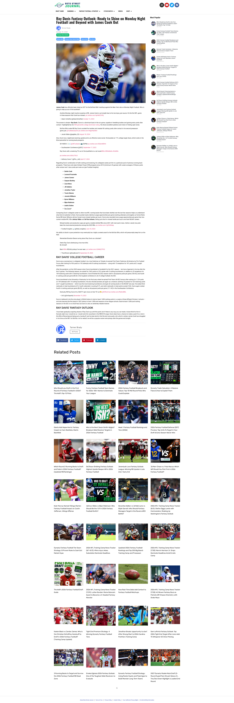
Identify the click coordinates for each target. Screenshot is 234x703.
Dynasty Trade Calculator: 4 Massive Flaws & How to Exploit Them (167, 49)
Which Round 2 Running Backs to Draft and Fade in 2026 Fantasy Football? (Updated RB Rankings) (166, 93)
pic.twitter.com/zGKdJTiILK (69, 155)
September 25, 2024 (86, 253)
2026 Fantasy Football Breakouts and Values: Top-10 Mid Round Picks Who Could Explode (167, 41)
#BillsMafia (109, 151)
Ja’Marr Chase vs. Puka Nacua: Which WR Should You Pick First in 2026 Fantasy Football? (167, 120)
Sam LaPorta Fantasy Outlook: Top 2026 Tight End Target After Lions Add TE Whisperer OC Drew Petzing (165, 634)
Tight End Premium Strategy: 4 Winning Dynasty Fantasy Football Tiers (99, 634)
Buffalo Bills (60, 39)
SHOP (128, 11)
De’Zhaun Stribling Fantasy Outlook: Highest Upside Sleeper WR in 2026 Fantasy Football (167, 102)
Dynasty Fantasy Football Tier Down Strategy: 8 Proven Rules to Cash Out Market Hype (68, 550)
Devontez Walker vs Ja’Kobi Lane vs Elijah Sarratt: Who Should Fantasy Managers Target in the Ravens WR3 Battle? (167, 148)
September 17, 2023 (89, 147)
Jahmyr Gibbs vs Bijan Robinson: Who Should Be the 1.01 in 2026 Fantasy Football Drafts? (167, 138)
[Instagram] (162, 5)
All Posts (75, 332)
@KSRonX (105, 292)
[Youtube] (167, 5)
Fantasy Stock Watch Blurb (72, 39)
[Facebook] (177, 5)
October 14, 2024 (88, 119)
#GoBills (115, 151)
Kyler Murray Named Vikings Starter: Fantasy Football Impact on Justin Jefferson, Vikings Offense (167, 129)
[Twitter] (172, 5)
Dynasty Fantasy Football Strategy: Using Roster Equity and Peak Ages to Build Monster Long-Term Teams (132, 676)
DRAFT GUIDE (60, 11)
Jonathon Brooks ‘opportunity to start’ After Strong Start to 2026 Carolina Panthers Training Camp (132, 634)
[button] (62, 340)
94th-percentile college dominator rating (87, 125)
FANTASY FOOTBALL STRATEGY (88, 11)
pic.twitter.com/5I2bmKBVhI (97, 144)
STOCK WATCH (108, 11)
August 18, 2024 (85, 134)
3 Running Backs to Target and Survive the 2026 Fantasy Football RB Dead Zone (68, 676)
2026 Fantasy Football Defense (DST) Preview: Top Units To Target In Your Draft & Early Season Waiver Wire (167, 84)
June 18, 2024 (90, 229)
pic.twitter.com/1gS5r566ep (105, 225)
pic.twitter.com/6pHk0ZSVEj (94, 115)
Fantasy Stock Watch (62, 35)
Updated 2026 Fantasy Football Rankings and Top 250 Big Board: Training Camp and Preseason (130, 550)
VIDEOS (120, 11)
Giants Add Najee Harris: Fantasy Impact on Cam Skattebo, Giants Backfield (166, 58)
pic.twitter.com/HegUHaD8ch (88, 131)
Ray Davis (92, 39)
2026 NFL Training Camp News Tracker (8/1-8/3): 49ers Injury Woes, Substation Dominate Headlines (101, 550)
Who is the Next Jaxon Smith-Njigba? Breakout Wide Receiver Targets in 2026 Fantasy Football (167, 67)
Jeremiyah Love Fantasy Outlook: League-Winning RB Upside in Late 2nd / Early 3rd (167, 111)
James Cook (84, 39)
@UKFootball (75, 144)
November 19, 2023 (80, 295)
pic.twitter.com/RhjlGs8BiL (117, 292)
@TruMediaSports (72, 131)
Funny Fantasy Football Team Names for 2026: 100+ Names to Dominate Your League (167, 32)
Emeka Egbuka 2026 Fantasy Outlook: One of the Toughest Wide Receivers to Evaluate (100, 676)
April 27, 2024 (85, 159)
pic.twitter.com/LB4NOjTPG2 (95, 249)
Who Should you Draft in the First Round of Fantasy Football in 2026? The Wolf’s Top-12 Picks (167, 23)
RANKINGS (70, 11)
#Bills (103, 151)
